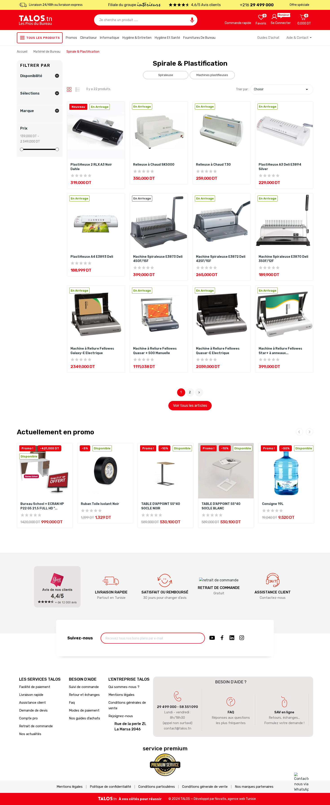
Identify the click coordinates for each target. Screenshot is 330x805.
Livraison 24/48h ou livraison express (56, 5)
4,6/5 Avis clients (206, 5)
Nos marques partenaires (254, 786)
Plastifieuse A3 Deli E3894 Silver (280, 167)
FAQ (231, 712)
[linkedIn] (232, 638)
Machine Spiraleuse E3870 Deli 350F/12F (283, 259)
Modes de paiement (84, 710)
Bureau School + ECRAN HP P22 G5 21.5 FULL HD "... (42, 506)
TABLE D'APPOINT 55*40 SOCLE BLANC (221, 506)
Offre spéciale (299, 5)
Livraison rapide (31, 695)
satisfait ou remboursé (164, 592)
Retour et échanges (84, 695)
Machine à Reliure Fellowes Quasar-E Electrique (218, 351)
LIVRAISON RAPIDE (111, 592)
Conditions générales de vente (127, 705)
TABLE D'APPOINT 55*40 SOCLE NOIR (160, 506)
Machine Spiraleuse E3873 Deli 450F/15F (158, 259)
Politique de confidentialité (110, 786)
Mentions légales (121, 695)
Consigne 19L (273, 504)
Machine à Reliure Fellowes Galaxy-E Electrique (92, 351)
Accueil (22, 52)
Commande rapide (238, 23)
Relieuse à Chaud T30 (213, 165)
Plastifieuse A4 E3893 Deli (91, 257)
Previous (299, 431)
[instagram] (241, 638)
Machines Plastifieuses (212, 75)
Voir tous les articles (190, 405)
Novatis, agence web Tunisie (235, 799)
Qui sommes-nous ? (123, 687)
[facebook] (222, 638)
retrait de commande (219, 588)
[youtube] (212, 638)
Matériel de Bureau (47, 52)
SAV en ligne (284, 712)
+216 (257, 4)
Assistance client (32, 703)
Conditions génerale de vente (205, 786)
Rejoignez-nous (120, 716)
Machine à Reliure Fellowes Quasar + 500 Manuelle (155, 351)
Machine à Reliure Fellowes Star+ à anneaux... (280, 351)
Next (309, 431)
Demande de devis (33, 710)
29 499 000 (166, 707)
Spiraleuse (165, 75)
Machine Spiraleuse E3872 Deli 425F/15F (220, 259)
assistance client (273, 592)
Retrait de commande (36, 726)
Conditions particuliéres (156, 786)
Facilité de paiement (34, 687)
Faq (72, 703)
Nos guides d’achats (84, 718)
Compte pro (28, 718)
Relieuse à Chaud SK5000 (153, 165)
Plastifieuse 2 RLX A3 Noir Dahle (91, 167)
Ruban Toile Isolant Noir (100, 504)
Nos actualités (30, 734)
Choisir (282, 89)
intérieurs (149, 5)
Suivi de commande (84, 687)
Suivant (199, 392)
